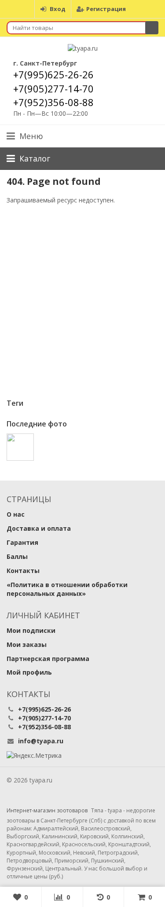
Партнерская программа (48, 658)
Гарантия (22, 542)
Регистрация (106, 9)
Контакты (23, 570)
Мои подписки (31, 630)
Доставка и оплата (39, 528)
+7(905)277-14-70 (53, 88)
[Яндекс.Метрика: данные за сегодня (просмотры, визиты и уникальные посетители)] (34, 755)
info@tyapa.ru (40, 741)
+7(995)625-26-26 (53, 74)
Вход (58, 9)
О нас (16, 514)
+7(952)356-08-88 (53, 102)
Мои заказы (27, 644)
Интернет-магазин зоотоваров (47, 810)
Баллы (17, 556)
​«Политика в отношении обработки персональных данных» (67, 589)
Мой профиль (29, 672)
